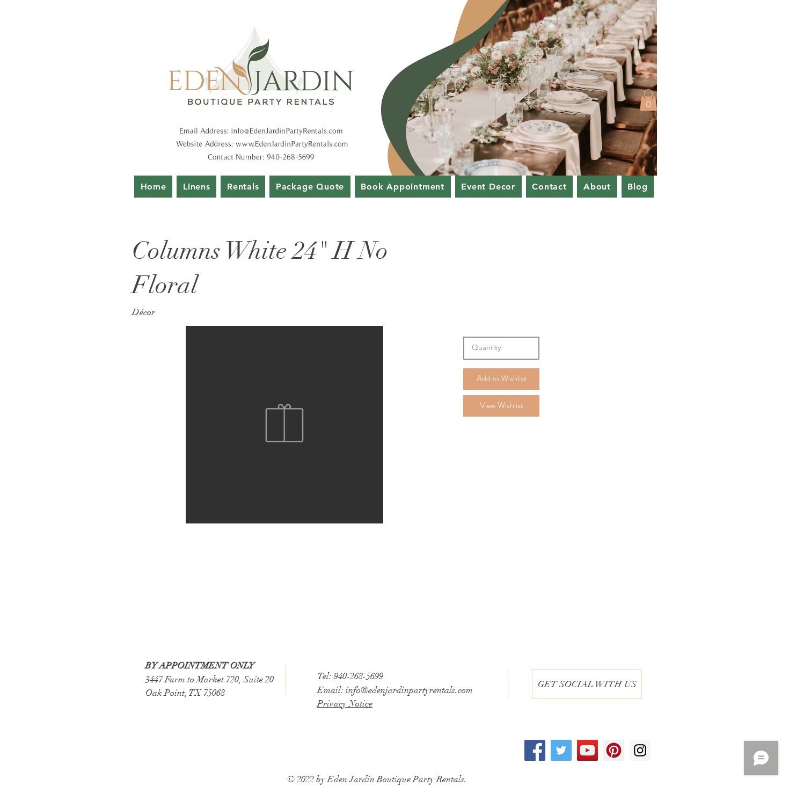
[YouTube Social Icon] (587, 750)
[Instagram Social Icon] (640, 750)
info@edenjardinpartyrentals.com (409, 690)
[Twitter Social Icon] (561, 750)
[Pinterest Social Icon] (613, 750)
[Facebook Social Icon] (534, 750)
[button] (648, 100)
